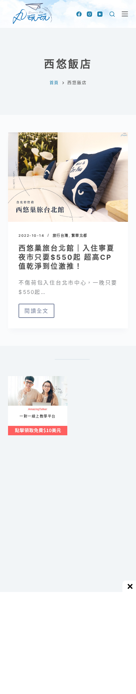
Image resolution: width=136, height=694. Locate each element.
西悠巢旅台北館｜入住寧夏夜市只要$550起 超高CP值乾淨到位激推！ (66, 257)
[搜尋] (112, 14)
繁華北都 (79, 235)
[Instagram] (89, 14)
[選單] (125, 14)
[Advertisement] (68, 530)
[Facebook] (79, 14)
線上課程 (15, 379)
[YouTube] (100, 14)
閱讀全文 (38, 312)
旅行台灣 (61, 235)
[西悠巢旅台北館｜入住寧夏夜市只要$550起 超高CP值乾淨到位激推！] (68, 177)
